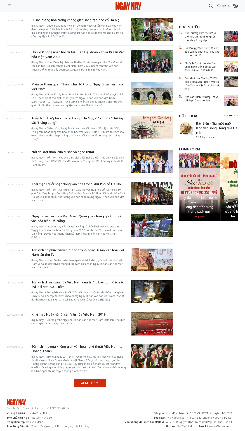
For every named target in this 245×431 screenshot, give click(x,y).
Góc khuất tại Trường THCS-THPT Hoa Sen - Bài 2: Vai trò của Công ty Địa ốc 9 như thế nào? (202, 83)
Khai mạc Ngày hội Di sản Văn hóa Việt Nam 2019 (68, 314)
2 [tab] (227, 115)
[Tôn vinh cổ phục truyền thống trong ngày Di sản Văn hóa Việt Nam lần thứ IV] (152, 259)
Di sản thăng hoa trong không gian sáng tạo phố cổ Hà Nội (75, 20)
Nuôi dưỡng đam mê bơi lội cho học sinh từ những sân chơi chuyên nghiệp (200, 36)
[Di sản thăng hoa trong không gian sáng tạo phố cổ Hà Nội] (152, 29)
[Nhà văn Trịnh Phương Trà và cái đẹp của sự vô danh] (231, 100)
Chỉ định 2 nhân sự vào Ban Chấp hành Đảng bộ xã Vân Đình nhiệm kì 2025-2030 (200, 66)
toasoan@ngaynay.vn (219, 426)
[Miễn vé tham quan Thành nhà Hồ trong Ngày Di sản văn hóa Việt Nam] (152, 93)
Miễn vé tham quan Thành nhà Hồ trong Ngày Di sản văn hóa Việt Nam (77, 86)
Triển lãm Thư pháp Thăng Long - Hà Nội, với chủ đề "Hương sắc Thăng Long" (77, 120)
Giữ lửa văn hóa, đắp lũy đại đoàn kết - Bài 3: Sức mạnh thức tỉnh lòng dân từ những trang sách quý (199, 202)
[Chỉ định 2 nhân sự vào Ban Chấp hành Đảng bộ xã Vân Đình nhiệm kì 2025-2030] (231, 66)
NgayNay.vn (128, 6)
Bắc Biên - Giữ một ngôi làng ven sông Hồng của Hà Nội (216, 128)
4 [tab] (234, 115)
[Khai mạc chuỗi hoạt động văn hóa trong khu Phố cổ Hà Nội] (152, 193)
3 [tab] (230, 115)
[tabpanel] (208, 130)
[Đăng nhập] (235, 6)
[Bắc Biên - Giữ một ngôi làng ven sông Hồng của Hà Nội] (186, 128)
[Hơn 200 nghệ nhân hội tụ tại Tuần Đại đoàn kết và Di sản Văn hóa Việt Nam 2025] (152, 61)
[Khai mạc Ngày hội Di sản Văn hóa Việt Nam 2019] (152, 324)
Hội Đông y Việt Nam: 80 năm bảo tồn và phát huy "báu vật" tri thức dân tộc (202, 51)
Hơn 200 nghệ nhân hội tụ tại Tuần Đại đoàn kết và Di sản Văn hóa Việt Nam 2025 (77, 54)
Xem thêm (90, 383)
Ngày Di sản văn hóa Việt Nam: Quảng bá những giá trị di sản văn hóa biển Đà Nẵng (77, 218)
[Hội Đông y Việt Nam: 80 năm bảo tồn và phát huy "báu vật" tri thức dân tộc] (231, 51)
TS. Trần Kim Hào (205, 137)
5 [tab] (237, 115)
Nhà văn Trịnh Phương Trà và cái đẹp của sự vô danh (201, 98)
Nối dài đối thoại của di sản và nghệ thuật (62, 152)
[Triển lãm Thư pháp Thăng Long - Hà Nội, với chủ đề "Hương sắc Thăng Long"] (152, 127)
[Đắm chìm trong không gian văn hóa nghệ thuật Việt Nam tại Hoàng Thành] (152, 356)
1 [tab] (224, 115)
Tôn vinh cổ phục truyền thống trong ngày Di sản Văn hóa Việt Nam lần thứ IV (77, 252)
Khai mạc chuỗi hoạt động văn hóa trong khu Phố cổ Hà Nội (76, 184)
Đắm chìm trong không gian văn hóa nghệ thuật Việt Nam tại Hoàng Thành (77, 348)
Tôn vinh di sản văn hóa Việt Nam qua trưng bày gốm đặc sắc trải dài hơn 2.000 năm (77, 284)
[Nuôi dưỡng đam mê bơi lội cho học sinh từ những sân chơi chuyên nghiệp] (231, 36)
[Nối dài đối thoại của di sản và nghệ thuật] (152, 161)
